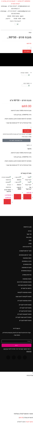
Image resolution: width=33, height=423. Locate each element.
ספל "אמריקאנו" (28, 188)
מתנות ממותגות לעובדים (24, 301)
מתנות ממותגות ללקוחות (24, 292)
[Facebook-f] (25, 357)
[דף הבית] (24, 61)
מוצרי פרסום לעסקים (25, 251)
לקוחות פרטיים (21, 134)
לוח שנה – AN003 (18, 188)
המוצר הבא (26, 83)
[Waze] (19, 357)
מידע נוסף (17, 196)
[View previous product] (29, 73)
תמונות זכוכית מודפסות (7, 190)
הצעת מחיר (25, 137)
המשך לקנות (29, 422)
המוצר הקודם (24, 73)
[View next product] (22, 83)
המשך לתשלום (21, 422)
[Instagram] (14, 357)
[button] (16, 30)
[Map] (8, 357)
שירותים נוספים (27, 275)
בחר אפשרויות (27, 196)
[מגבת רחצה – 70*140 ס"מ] (26, 78)
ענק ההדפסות (27, 227)
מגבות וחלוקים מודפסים (10, 134)
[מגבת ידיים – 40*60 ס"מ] (26, 89)
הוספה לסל (27, 51)
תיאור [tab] (28, 145)
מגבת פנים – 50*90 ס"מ (13, 61)
